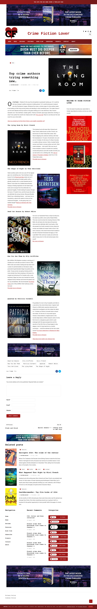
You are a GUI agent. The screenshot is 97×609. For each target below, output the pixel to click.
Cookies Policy (10, 598)
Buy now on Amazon (38, 241)
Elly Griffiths (28, 361)
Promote (58, 41)
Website (8, 410)
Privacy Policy (10, 595)
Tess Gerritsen (13, 366)
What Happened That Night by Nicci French (38, 473)
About (73, 41)
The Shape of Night (43, 366)
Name (8, 400)
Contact (66, 41)
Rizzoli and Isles (19, 177)
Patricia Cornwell (29, 363)
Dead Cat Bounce (13, 361)
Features (31, 41)
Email (8, 405)
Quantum (42, 363)
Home (9, 41)
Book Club (39, 41)
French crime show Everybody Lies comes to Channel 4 (36, 525)
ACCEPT (91, 606)
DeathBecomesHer (15, 84)
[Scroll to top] (90, 601)
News (15, 41)
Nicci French (41, 361)
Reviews (22, 41)
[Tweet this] (43, 90)
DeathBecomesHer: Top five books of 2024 (38, 492)
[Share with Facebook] (40, 90)
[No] (95, 606)
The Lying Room (27, 366)
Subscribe (49, 41)
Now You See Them (14, 363)
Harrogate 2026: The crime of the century (38, 453)
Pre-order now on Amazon (39, 159)
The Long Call (39, 115)
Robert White (53, 363)
